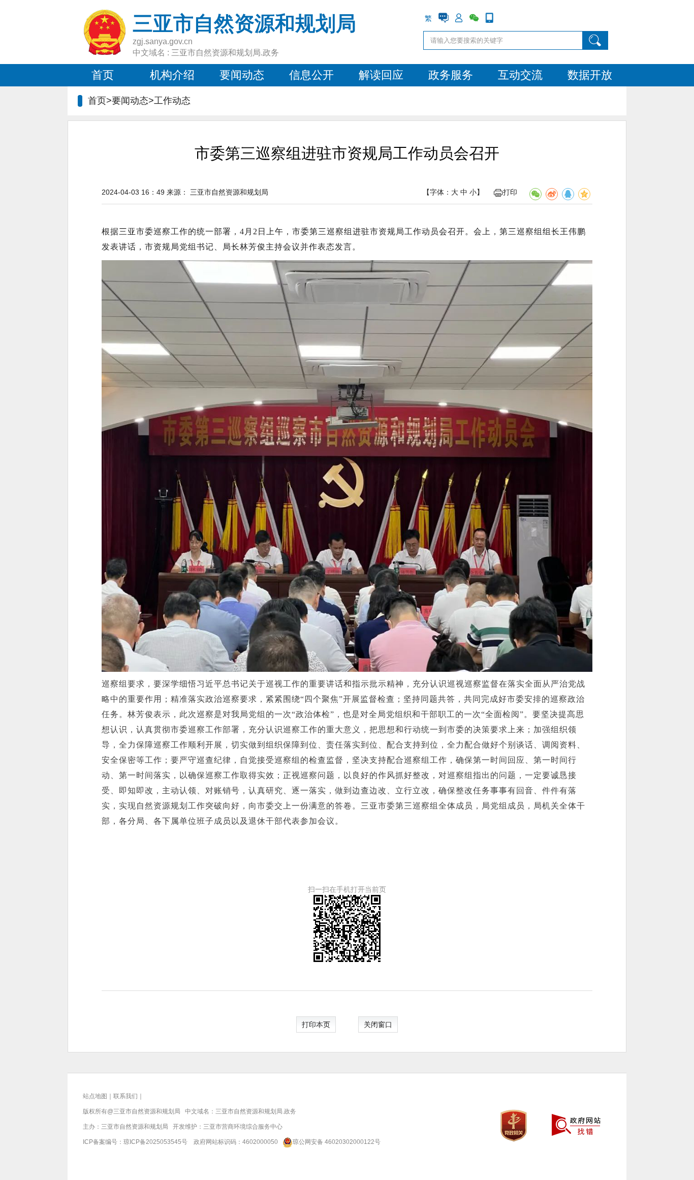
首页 (102, 75)
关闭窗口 (378, 1024)
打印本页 (316, 1024)
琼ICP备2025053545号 (155, 1141)
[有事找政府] (443, 18)
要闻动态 (241, 75)
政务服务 (450, 75)
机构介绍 (172, 75)
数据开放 (589, 75)
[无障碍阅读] (504, 18)
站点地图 (95, 1096)
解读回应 (381, 75)
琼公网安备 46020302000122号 (337, 1141)
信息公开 (311, 75)
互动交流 (520, 75)
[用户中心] (459, 18)
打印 (510, 192)
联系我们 (125, 1096)
